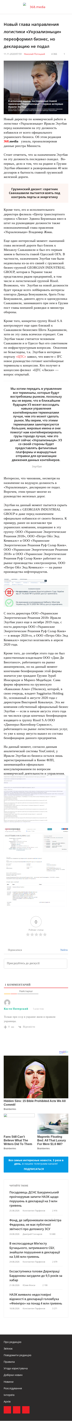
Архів (7, 1401)
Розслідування (13, 1388)
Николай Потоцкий (34, 54)
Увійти (63, 950)
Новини (8, 1381)
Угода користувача (16, 1368)
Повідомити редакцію (17, 1355)
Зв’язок (8, 1348)
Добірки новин (13, 1375)
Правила (9, 1361)
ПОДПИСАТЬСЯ (34, 1169)
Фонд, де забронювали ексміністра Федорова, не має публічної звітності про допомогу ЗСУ (35, 1224)
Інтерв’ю (9, 1395)
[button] (66, 7)
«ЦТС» (21, 356)
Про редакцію (12, 1342)
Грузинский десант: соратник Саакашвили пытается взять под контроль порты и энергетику (34, 193)
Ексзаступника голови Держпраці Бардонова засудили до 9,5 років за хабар (35, 1275)
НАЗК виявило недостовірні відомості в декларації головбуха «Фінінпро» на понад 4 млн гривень (35, 1299)
